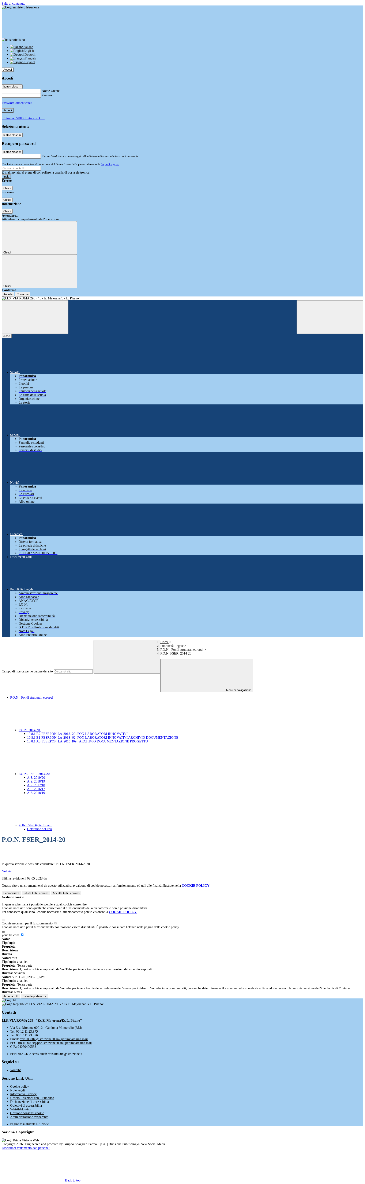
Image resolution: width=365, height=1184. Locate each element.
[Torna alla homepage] (182, 298)
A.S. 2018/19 (36, 781)
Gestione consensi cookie (27, 1113)
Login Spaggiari (110, 164)
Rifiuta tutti (36, 893)
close (6, 336)
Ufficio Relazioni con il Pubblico (32, 1098)
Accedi (7, 69)
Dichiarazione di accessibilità (29, 1101)
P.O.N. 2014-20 (30, 730)
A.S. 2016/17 (36, 789)
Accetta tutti (66, 893)
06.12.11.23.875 (27, 1031)
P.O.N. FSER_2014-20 (34, 774)
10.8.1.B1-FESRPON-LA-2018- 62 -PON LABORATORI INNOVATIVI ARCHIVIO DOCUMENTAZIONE (102, 737)
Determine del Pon (39, 829)
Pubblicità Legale (172, 646)
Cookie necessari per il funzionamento (27, 923)
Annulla (7, 294)
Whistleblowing (20, 1109)
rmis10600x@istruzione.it (54, 1039)
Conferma (23, 294)
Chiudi (7, 188)
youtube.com (11, 935)
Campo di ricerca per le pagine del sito (27, 671)
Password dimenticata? (17, 103)
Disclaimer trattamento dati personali (26, 1148)
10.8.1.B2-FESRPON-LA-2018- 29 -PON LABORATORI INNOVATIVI (77, 733)
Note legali (17, 1090)
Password (48, 95)
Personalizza (11, 893)
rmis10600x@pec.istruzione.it (55, 1043)
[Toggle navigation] (35, 317)
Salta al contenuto (13, 3)
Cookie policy (19, 1086)
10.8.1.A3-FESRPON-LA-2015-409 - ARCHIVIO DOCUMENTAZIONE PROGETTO (87, 741)
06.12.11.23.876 (27, 1035)
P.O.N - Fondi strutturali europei (181, 649)
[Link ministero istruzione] (20, 7)
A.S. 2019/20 (36, 777)
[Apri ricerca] (330, 317)
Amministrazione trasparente (29, 1117)
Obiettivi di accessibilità (26, 1105)
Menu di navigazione (238, 690)
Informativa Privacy (23, 1094)
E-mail (46, 156)
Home (164, 642)
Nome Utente (51, 91)
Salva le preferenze (34, 996)
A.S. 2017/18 (36, 785)
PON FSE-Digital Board (35, 825)
